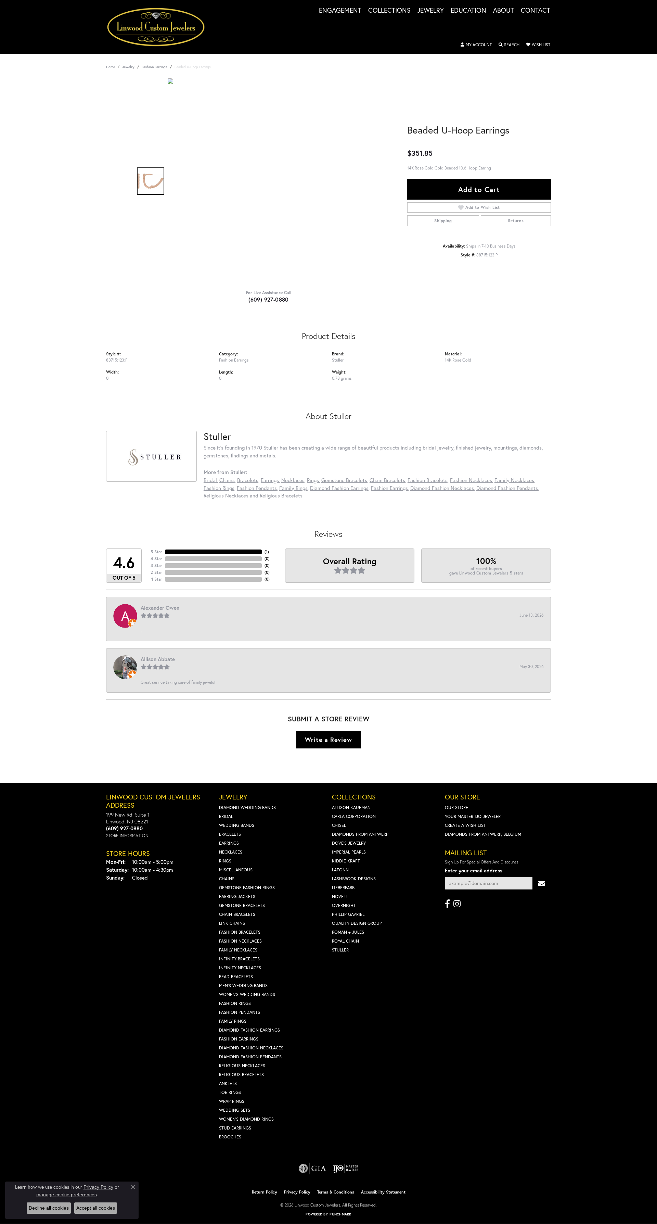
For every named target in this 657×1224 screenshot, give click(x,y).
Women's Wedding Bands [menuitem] (247, 994)
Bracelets (247, 480)
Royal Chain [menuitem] (345, 941)
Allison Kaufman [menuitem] (351, 807)
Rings (313, 480)
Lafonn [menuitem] (340, 870)
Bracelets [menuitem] (230, 834)
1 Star (156, 579)
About (503, 10)
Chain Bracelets (387, 480)
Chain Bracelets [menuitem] (237, 914)
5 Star (156, 551)
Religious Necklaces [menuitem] (242, 1066)
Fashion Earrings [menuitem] (238, 1039)
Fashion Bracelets (428, 480)
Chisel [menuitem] (339, 825)
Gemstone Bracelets (344, 480)
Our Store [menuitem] (456, 807)
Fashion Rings (219, 487)
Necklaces (293, 480)
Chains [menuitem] (226, 879)
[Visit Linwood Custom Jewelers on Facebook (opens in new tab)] (447, 904)
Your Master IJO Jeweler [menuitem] (473, 816)
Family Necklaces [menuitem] (238, 950)
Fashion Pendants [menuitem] (239, 1012)
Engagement (340, 10)
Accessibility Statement (383, 1192)
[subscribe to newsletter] (541, 883)
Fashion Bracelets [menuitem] (239, 932)
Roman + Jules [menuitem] (348, 932)
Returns (516, 220)
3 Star (156, 565)
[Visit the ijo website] (346, 1168)
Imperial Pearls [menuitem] (349, 852)
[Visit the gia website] (312, 1168)
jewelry (128, 67)
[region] (270, 181)
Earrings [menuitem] (229, 843)
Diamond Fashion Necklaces (442, 487)
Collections (389, 10)
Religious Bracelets (281, 495)
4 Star (156, 558)
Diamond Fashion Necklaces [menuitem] (251, 1048)
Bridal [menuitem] (226, 816)
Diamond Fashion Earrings (339, 487)
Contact (535, 10)
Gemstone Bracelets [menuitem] (242, 905)
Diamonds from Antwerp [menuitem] (360, 834)
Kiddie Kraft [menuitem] (346, 861)
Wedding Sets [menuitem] (234, 1110)
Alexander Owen (160, 607)
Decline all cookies (49, 1208)
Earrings (270, 480)
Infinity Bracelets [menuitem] (239, 959)
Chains (227, 480)
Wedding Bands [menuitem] (236, 825)
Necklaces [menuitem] (230, 852)
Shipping (443, 220)
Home (110, 67)
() (267, 551)
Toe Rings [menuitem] (230, 1092)
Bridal (210, 480)
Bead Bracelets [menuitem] (236, 977)
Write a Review (328, 739)
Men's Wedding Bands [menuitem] (243, 985)
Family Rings (293, 487)
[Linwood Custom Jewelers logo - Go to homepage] (159, 27)
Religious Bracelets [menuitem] (241, 1074)
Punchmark (340, 1214)
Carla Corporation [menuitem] (354, 816)
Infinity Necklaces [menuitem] (240, 968)
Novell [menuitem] (340, 896)
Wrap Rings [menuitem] (231, 1101)
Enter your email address (473, 870)
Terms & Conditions (335, 1192)
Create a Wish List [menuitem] (465, 825)
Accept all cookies (95, 1208)
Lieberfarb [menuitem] (343, 888)
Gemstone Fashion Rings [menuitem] (247, 888)
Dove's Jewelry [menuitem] (349, 843)
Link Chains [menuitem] (232, 923)
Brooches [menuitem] (230, 1137)
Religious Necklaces (226, 495)
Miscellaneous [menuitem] (236, 870)
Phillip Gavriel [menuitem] (348, 914)
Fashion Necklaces (471, 480)
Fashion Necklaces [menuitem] (240, 941)
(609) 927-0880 (268, 299)
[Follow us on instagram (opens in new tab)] (457, 904)
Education (468, 10)
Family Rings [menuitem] (232, 1021)
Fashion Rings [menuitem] (235, 1003)
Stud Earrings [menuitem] (235, 1128)
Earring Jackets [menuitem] (237, 896)
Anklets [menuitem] (228, 1083)
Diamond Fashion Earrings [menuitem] (249, 1030)
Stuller (338, 360)
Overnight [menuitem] (344, 905)
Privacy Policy (297, 1192)
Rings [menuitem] (225, 861)
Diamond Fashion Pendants (507, 487)
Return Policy (264, 1192)
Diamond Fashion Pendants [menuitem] (250, 1057)
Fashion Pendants (257, 487)
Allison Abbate (158, 659)
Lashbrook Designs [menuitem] (354, 879)
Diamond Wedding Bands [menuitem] (247, 807)
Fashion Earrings (154, 67)
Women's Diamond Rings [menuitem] (246, 1119)
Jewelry (430, 10)
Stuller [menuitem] (340, 950)
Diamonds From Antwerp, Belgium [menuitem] (483, 834)
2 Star (156, 572)
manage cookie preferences (66, 1194)
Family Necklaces (514, 480)
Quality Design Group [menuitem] (357, 923)
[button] (476, 45)
